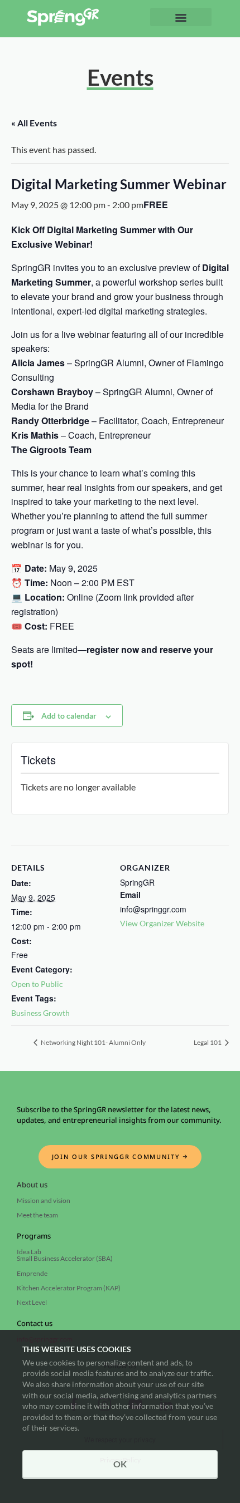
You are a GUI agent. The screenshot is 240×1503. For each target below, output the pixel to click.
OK (120, 1463)
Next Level (32, 1302)
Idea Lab (29, 1251)
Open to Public (37, 984)
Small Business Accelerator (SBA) (65, 1258)
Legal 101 (208, 1042)
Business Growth (40, 1013)
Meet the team (37, 1215)
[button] (181, 17)
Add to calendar (69, 715)
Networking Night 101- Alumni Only (93, 1042)
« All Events (34, 122)
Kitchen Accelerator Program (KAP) (69, 1288)
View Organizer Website (162, 923)
